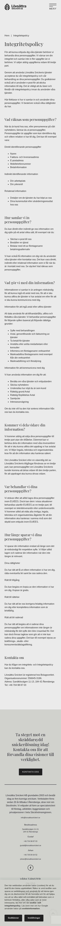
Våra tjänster (30, 879)
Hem (7, 35)
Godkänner (13, 918)
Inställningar (34, 918)
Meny (52, 8)
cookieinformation (31, 909)
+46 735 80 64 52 (30, 855)
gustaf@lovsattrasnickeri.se (30, 845)
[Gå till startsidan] (15, 7)
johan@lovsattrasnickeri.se (30, 859)
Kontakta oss (30, 772)
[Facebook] (30, 868)
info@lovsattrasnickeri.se (30, 818)
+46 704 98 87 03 (17, 685)
